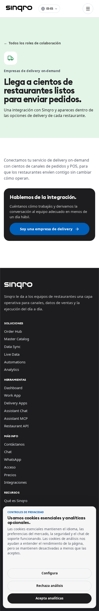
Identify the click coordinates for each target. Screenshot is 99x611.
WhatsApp (12, 459)
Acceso (10, 467)
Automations (14, 362)
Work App (12, 395)
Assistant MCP (16, 418)
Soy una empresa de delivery (46, 228)
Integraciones (15, 482)
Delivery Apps (15, 403)
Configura (50, 573)
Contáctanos (14, 444)
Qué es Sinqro (15, 500)
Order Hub (13, 331)
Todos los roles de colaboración (32, 43)
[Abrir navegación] (88, 8)
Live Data (11, 354)
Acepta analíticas (49, 598)
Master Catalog (16, 338)
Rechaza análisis (49, 586)
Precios (10, 474)
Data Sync (12, 346)
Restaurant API (16, 425)
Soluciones (13, 323)
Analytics (11, 369)
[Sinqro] (19, 9)
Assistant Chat (15, 410)
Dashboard (13, 387)
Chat (8, 451)
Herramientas (15, 379)
